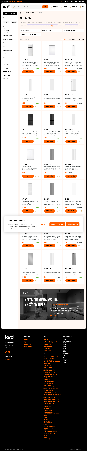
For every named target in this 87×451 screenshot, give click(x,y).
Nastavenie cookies (28, 346)
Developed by (72, 449)
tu (28, 228)
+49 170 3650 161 (12, 1)
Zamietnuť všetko (57, 224)
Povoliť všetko (73, 224)
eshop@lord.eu (20, 1)
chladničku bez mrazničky (71, 24)
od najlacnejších (72, 39)
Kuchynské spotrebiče (29, 13)
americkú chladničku (32, 24)
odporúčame (63, 39)
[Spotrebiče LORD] (6, 6)
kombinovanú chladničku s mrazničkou (48, 24)
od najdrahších (81, 39)
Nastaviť (44, 224)
